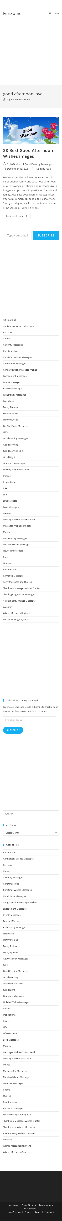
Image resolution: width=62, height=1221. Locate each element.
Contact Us (50, 1212)
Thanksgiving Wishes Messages (19, 594)
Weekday (8, 606)
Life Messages (10, 500)
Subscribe (46, 235)
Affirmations (9, 319)
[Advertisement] (31, 52)
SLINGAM (12, 164)
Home (10, 1212)
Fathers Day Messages (14, 394)
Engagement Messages (15, 375)
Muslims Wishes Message (16, 544)
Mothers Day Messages (15, 538)
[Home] (4, 99)
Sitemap (17, 1212)
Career (6, 338)
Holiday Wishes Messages (16, 469)
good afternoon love (19, 99)
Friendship (8, 400)
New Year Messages (13, 550)
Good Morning (10, 444)
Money (6, 532)
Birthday (7, 332)
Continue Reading (18, 216)
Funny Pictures (10, 413)
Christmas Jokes (11, 351)
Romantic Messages (13, 575)
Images (7, 475)
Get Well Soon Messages (15, 426)
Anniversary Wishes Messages (18, 326)
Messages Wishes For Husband (19, 519)
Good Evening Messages (39, 164)
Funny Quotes (10, 419)
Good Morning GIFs (13, 450)
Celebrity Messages (13, 344)
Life (5, 494)
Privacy (28, 1212)
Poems (6, 557)
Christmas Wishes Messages (17, 357)
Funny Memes (10, 407)
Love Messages (11, 507)
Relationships (10, 569)
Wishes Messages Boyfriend (17, 613)
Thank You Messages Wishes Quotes (21, 588)
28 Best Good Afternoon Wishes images (28, 153)
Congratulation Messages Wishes (20, 369)
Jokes (5, 488)
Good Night (9, 457)
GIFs (5, 432)
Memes (7, 513)
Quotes (7, 563)
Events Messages (11, 382)
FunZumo (12, 13)
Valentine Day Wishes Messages (19, 600)
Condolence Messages (14, 363)
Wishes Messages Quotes (16, 619)
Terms (38, 1212)
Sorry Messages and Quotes (17, 581)
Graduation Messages (14, 463)
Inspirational (9, 482)
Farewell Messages (12, 388)
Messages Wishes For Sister (17, 525)
